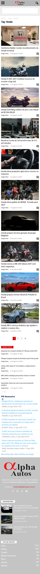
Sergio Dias (4, 53)
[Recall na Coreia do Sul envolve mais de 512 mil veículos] (20, 128)
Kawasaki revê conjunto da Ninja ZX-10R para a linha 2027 (19, 351)
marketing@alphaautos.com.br (24, 487)
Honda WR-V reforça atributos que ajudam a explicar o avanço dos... (19, 326)
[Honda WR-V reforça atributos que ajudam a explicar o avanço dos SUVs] (20, 313)
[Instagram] (18, 491)
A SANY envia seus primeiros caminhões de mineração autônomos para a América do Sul (17, 432)
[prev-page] (2, 392)
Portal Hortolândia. (31, 480)
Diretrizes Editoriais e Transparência (24, 482)
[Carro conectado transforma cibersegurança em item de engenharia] (6, 509)
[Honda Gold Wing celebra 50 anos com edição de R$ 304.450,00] (20, 97)
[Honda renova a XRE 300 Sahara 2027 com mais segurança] (20, 252)
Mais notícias (5, 454)
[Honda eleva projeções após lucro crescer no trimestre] (20, 159)
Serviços (4, 562)
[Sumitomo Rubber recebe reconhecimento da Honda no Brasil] (20, 36)
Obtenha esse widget (26, 454)
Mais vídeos (15, 454)
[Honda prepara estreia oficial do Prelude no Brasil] (20, 282)
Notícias (4, 549)
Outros (3, 546)
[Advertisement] (20, 11)
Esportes (4, 566)
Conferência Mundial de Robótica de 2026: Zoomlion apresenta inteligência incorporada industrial (20, 411)
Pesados (4, 552)
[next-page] (5, 392)
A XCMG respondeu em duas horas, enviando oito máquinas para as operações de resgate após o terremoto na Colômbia (19, 422)
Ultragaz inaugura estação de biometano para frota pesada (19, 358)
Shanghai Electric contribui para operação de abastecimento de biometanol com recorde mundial (20, 402)
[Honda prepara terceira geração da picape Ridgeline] (20, 221)
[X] (22, 491)
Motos (3, 559)
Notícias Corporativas (8, 556)
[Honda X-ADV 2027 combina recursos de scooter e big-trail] (20, 67)
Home (3, 18)
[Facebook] (13, 491)
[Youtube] (27, 491)
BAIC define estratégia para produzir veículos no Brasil (18, 375)
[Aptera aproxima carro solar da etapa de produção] (6, 530)
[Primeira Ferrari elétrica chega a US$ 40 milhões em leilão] (6, 519)
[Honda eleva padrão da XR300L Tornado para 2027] (20, 190)
